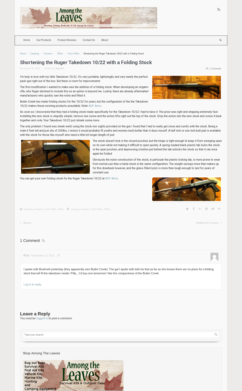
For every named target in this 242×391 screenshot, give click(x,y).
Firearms (48, 53)
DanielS (60, 68)
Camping (34, 53)
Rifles (60, 53)
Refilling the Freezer (207, 222)
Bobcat (27, 222)
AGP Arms (95, 105)
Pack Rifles (74, 53)
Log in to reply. (33, 284)
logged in (42, 318)
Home (23, 53)
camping (75, 209)
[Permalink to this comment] (58, 255)
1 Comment (215, 68)
